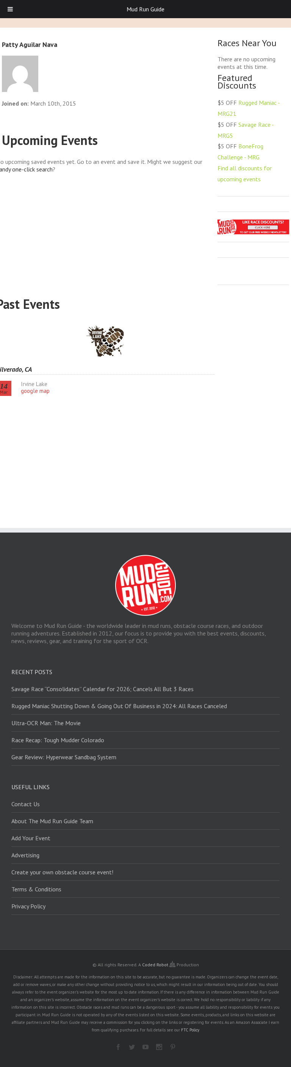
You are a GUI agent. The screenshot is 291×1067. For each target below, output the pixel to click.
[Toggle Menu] (10, 9)
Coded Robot (155, 964)
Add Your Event (30, 838)
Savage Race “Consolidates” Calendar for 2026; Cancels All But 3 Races (102, 689)
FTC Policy (190, 1030)
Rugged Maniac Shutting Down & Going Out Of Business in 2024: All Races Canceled (119, 706)
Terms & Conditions (36, 889)
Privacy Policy (28, 906)
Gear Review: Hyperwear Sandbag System (63, 757)
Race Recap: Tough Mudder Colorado (57, 740)
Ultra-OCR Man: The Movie (46, 723)
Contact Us (25, 804)
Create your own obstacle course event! (62, 872)
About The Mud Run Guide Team (52, 821)
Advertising (25, 855)
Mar (4, 388)
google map (35, 390)
